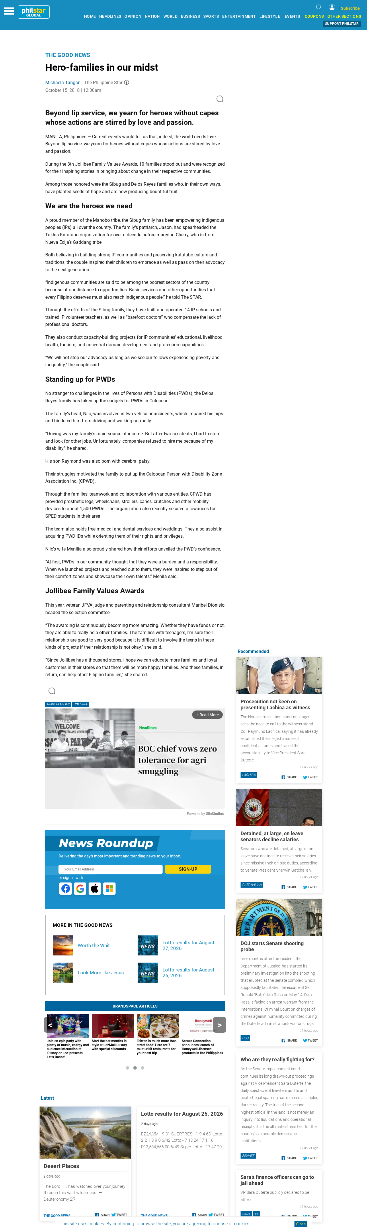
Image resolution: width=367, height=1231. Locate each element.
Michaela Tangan (63, 82)
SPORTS (211, 16)
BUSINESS (190, 16)
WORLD (170, 16)
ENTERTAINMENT (239, 16)
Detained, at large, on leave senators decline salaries (272, 836)
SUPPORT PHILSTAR (342, 24)
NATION (152, 16)
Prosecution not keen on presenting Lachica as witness (275, 704)
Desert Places (61, 1166)
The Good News (67, 55)
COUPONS (314, 16)
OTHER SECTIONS (344, 16)
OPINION (132, 16)
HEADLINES (110, 16)
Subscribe (350, 8)
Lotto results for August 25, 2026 (182, 1114)
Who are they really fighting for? (278, 1059)
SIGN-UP (188, 869)
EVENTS (292, 16)
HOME (90, 16)
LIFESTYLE (269, 16)
